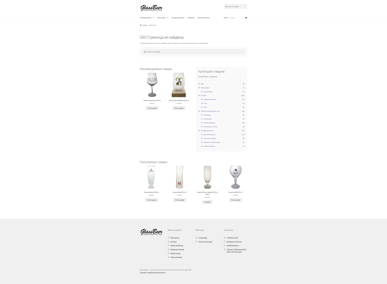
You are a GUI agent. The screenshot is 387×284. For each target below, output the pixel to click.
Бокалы (204, 95)
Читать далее (152, 108)
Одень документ (176, 257)
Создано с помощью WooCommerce (152, 272)
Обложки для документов (210, 111)
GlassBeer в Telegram (234, 242)
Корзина (173, 242)
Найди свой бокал (176, 245)
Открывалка (208, 92)
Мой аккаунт (174, 238)
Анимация (207, 115)
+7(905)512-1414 (232, 238)
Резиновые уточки (210, 127)
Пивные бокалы (145, 18)
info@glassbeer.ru (232, 245)
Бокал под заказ (203, 18)
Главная (144, 25)
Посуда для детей (178, 18)
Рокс (205, 103)
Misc (202, 84)
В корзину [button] (207, 202)
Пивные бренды (209, 123)
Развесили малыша (177, 249)
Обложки (191, 18)
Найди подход (175, 253)
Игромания (208, 119)
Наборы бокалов (210, 99)
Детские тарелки (210, 138)
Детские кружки (209, 134)
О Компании (202, 238)
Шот (205, 107)
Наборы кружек (209, 146)
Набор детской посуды (212, 142)
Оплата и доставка (205, 242)
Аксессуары (161, 18)
